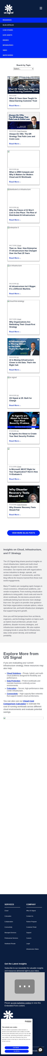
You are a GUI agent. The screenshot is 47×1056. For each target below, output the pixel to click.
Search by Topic (24, 65)
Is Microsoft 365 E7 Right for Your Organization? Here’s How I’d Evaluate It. (23, 471)
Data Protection (22, 131)
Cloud (19, 245)
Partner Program (31, 921)
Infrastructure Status (32, 949)
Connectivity (8, 927)
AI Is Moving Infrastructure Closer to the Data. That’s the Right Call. (22, 362)
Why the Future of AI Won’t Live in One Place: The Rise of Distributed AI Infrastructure (23, 212)
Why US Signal (31, 910)
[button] (40, 1050)
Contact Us (29, 916)
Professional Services (11, 938)
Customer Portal (31, 927)
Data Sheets (7, 35)
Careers (28, 938)
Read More (14, 106)
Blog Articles (8, 25)
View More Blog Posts (23, 533)
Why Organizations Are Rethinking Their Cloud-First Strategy (22, 324)
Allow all (17, 1051)
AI (17, 169)
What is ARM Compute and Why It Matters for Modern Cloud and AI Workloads (21, 174)
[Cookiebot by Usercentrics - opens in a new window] (28, 1022)
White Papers (8, 55)
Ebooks (6, 40)
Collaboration (9, 921)
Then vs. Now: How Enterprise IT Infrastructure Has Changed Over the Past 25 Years (23, 250)
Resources (7, 20)
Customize (16, 1047)
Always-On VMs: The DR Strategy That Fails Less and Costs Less (22, 136)
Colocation (8, 916)
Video (5, 50)
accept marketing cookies (21, 1003)
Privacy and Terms (36, 1050)
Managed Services (10, 932)
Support (28, 932)
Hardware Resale (10, 943)
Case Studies (8, 30)
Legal (28, 943)
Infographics (8, 45)
